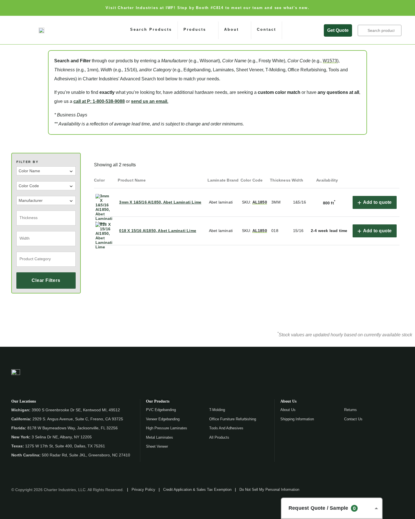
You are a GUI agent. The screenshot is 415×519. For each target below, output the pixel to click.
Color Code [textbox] (29, 186)
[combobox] (46, 170)
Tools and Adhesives (226, 428)
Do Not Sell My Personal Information (269, 489)
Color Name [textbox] (29, 171)
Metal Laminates (159, 437)
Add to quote (377, 202)
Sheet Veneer (157, 446)
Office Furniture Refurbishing (232, 419)
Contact (266, 29)
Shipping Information (297, 419)
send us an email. (149, 101)
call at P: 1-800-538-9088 (99, 101)
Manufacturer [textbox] (31, 200)
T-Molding (217, 410)
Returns (350, 410)
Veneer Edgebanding (163, 419)
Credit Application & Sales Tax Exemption (197, 489)
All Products (219, 437)
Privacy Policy (143, 489)
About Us (288, 410)
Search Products (151, 29)
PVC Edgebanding (161, 410)
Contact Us (353, 419)
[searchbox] (45, 218)
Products (195, 29)
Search (363, 30)
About (231, 29)
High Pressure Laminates (166, 428)
